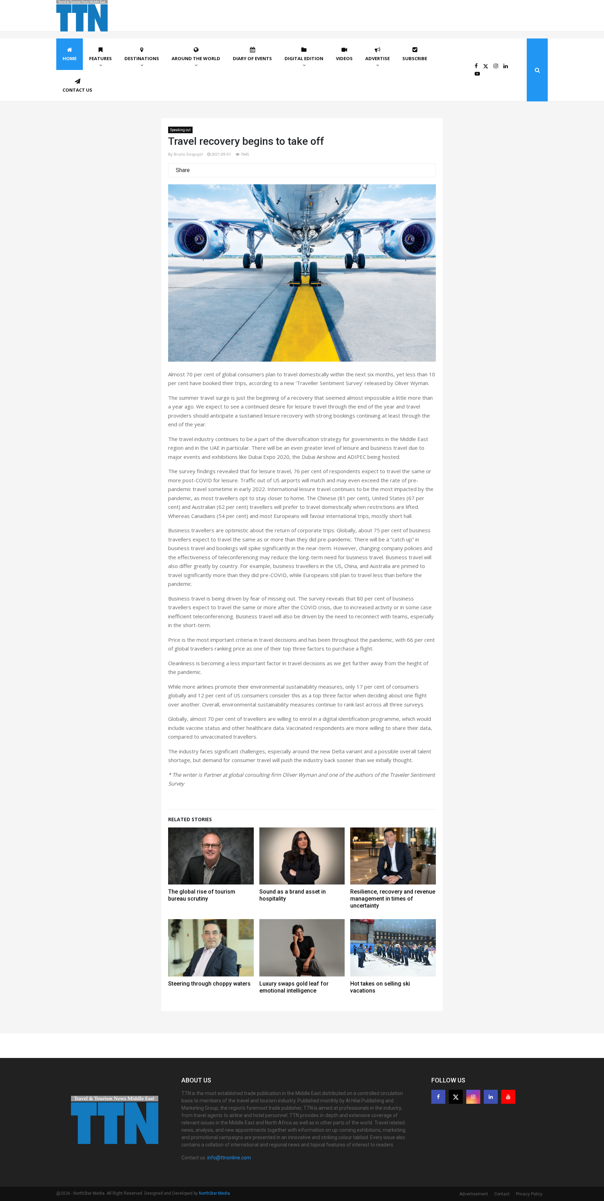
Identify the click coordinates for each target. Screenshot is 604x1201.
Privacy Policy (529, 1194)
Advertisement (473, 1194)
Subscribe (414, 58)
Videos (344, 58)
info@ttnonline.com (229, 1157)
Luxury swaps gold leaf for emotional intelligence (294, 987)
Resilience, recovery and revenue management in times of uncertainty (392, 898)
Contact (502, 1194)
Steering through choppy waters (209, 983)
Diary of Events (252, 58)
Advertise (377, 58)
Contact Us (77, 90)
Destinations (141, 58)
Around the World (196, 58)
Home (70, 58)
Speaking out (180, 130)
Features (100, 58)
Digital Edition (304, 58)
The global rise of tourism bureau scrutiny (201, 895)
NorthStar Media (214, 1193)
